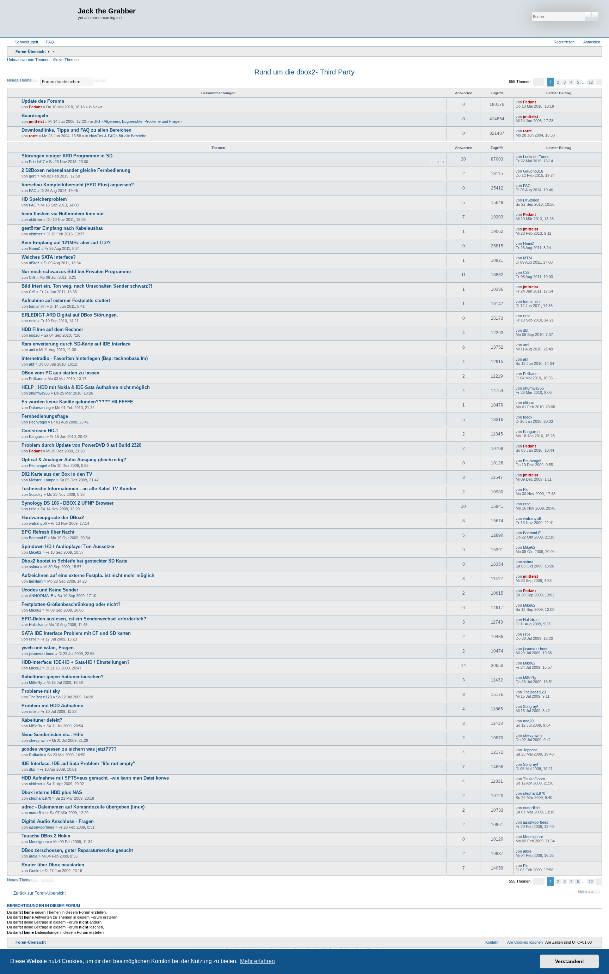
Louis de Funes (536, 157)
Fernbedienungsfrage (44, 416)
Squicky (36, 494)
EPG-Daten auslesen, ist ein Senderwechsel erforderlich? (83, 618)
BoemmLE (38, 538)
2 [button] (558, 82)
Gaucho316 (533, 171)
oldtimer (35, 219)
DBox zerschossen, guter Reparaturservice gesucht (77, 850)
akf (31, 364)
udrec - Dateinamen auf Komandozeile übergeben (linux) (82, 807)
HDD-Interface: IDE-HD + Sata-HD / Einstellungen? (75, 662)
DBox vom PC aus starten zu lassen (60, 372)
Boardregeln (34, 115)
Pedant (35, 107)
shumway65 (39, 393)
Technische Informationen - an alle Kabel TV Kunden (78, 488)
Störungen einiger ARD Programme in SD (66, 155)
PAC (32, 190)
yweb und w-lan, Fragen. (48, 647)
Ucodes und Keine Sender (49, 590)
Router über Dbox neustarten (52, 864)
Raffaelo (36, 755)
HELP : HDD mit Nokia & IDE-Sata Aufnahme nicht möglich (85, 387)
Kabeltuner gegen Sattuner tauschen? (62, 676)
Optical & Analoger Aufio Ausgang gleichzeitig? (73, 459)
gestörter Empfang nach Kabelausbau (62, 228)
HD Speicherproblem (44, 199)
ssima (34, 567)
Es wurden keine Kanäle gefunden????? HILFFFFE (77, 401)
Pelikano (36, 379)
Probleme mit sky (40, 691)
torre (33, 136)
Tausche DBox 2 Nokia (45, 835)
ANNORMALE (41, 596)
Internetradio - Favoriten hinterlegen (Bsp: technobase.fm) (84, 358)
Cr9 (32, 277)
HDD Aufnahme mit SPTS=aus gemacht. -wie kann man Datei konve (95, 778)
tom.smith (37, 306)
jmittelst (36, 121)
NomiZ (34, 248)
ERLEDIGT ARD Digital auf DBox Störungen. (69, 315)
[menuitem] (47, 42)
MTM (527, 258)
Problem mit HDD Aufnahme (52, 705)
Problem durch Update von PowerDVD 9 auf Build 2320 (81, 445)
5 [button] (578, 82)
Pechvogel (38, 422)
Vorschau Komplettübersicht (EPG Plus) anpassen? (77, 184)
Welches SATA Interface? (48, 257)
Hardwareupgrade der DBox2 (52, 517)
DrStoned (531, 200)
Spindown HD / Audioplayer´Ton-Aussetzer (68, 546)
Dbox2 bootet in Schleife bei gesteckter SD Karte (74, 561)
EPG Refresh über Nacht (47, 532)
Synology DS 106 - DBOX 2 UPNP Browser (67, 503)
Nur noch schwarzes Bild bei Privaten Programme (76, 271)
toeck (528, 417)
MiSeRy (35, 682)
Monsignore (39, 842)
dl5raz (34, 263)
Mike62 (35, 552)
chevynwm (38, 740)
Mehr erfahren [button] (257, 961)
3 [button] (565, 82)
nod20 (34, 335)
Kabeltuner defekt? (41, 720)
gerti (32, 176)
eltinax (528, 403)
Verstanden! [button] (569, 961)
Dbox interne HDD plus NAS (51, 792)
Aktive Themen (66, 60)
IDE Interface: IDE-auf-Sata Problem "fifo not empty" (78, 763)
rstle (32, 321)
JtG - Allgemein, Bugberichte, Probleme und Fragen (138, 121)
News (98, 107)
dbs (32, 769)
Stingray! (530, 706)
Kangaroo (37, 436)
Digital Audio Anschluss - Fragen (57, 821)
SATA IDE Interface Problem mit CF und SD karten (76, 633)
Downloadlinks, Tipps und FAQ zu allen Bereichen (76, 130)
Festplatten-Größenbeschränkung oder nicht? (71, 604)
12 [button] (591, 82)
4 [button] (571, 82)
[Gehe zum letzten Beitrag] (539, 102)
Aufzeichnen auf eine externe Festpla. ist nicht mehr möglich (87, 575)
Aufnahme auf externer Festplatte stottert (65, 300)
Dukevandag (40, 407)
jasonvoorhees (41, 653)
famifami (36, 581)
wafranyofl (38, 523)
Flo (525, 489)
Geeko (35, 870)
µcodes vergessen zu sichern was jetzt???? (69, 749)
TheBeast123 (40, 697)
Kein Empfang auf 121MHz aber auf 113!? (66, 242)
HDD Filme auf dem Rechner (52, 329)
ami (32, 350)
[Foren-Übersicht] (43, 19)
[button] (539, 82)
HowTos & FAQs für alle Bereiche (117, 136)
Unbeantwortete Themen (28, 60)
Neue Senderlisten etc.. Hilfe (52, 734)
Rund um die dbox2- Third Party (304, 72)
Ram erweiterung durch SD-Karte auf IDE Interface (75, 344)
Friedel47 (37, 162)
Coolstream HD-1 (39, 430)
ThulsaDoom (534, 779)
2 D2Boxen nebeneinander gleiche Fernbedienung (75, 170)
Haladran (36, 625)
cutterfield (37, 813)
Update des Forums (42, 101)
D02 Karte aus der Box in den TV (56, 474)
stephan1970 (40, 798)
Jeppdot (530, 750)
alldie (33, 856)
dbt (525, 330)
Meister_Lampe (42, 480)
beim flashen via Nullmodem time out (62, 213)
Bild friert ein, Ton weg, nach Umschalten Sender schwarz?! (86, 286)
